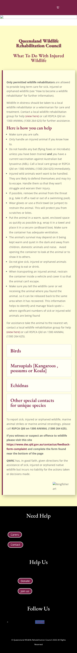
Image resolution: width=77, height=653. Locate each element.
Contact (15, 545)
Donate (25, 581)
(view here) (32, 116)
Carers (15, 534)
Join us (25, 591)
